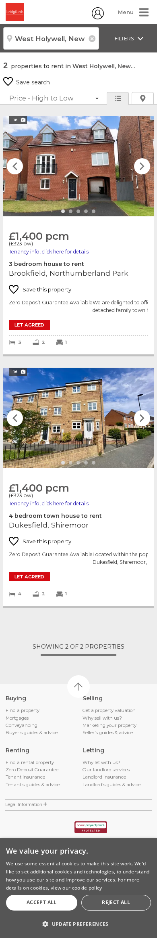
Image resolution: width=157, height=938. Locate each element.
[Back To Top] (78, 686)
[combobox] (51, 38)
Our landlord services (106, 770)
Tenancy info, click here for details (49, 252)
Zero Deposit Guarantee (32, 770)
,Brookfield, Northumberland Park (78, 235)
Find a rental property (30, 762)
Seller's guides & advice (108, 732)
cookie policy (87, 887)
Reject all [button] (116, 902)
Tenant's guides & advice (33, 784)
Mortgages (17, 718)
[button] (78, 924)
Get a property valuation (109, 710)
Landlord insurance (104, 777)
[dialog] (78, 888)
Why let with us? (101, 762)
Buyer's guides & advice (32, 732)
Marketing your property (109, 725)
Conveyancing (21, 725)
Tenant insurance (25, 777)
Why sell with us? (102, 718)
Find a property (22, 710)
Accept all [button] (42, 902)
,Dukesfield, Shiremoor (78, 487)
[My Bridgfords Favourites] (98, 17)
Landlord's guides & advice (111, 784)
